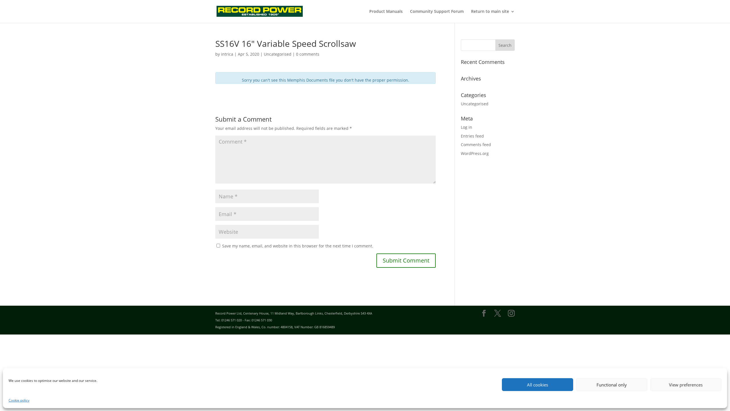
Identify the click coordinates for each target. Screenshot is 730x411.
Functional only (612, 385)
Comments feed (476, 144)
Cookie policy (19, 400)
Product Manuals (386, 11)
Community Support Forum (437, 11)
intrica (227, 54)
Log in (466, 127)
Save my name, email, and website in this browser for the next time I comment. (297, 246)
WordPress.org (475, 153)
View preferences (686, 385)
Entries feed (472, 136)
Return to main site (490, 11)
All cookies (537, 385)
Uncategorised (474, 103)
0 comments (307, 54)
